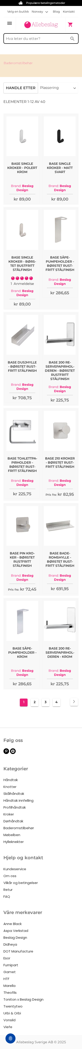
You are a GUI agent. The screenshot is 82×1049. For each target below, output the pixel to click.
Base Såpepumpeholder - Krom (22, 652)
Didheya (10, 944)
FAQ (6, 896)
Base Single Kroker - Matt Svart (60, 168)
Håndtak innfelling (18, 800)
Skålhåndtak (13, 793)
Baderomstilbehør (18, 828)
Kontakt (69, 11)
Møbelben (11, 834)
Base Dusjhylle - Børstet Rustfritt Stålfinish (22, 366)
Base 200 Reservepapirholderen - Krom (60, 652)
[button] (40, 11)
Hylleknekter (13, 841)
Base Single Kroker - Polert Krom (22, 168)
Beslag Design (15, 937)
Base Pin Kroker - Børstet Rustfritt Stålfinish (22, 559)
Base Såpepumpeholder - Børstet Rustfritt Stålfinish (60, 263)
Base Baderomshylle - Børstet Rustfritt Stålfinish (60, 559)
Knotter (9, 786)
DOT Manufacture (18, 951)
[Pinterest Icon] (6, 752)
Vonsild (9, 1020)
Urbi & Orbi (12, 1013)
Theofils (10, 992)
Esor (6, 958)
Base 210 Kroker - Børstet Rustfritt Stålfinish (60, 462)
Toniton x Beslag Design (23, 999)
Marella (9, 985)
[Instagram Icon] (13, 752)
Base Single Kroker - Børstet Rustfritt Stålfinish (22, 263)
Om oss (9, 875)
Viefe (7, 1026)
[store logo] (41, 24)
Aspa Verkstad (15, 930)
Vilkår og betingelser (20, 882)
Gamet (9, 971)
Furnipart (10, 965)
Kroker (8, 814)
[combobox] (41, 38)
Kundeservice (14, 869)
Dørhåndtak (13, 821)
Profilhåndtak (14, 807)
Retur (8, 889)
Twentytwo (13, 1006)
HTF (6, 978)
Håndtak (10, 779)
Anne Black (12, 923)
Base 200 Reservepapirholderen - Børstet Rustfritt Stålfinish (60, 370)
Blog (56, 11)
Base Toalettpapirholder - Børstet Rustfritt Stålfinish (22, 464)
